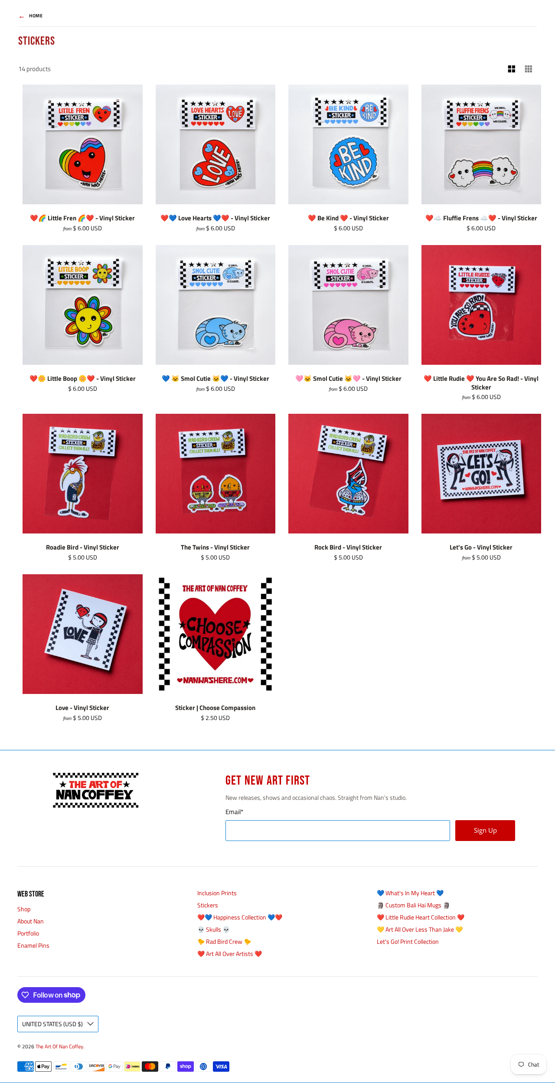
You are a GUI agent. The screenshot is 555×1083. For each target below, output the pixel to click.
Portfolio (28, 933)
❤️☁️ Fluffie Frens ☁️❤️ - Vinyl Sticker (481, 218)
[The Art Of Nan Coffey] (95, 790)
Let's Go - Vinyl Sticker (481, 547)
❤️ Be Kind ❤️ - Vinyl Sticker (348, 218)
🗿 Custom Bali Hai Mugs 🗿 (413, 905)
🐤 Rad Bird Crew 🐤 (224, 941)
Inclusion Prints (217, 892)
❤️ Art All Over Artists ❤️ (229, 953)
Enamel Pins (33, 945)
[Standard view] (511, 69)
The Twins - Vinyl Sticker (215, 547)
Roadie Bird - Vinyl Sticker (82, 547)
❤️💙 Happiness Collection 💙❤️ (239, 917)
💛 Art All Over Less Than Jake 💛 (420, 929)
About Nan (30, 921)
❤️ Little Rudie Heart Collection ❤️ (420, 917)
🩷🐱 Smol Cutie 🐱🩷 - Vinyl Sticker (348, 378)
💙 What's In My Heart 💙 (410, 892)
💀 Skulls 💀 (213, 929)
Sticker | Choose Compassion (215, 708)
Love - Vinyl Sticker (82, 708)
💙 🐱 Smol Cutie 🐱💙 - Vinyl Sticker (215, 378)
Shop (23, 908)
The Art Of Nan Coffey (59, 1046)
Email (234, 812)
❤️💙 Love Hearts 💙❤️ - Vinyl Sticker (215, 218)
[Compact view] (528, 69)
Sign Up (485, 830)
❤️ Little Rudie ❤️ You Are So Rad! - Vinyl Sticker (481, 382)
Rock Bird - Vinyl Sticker (348, 547)
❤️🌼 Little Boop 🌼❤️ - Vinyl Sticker (82, 378)
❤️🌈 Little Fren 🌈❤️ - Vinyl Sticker (82, 218)
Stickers (207, 905)
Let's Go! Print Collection (408, 941)
